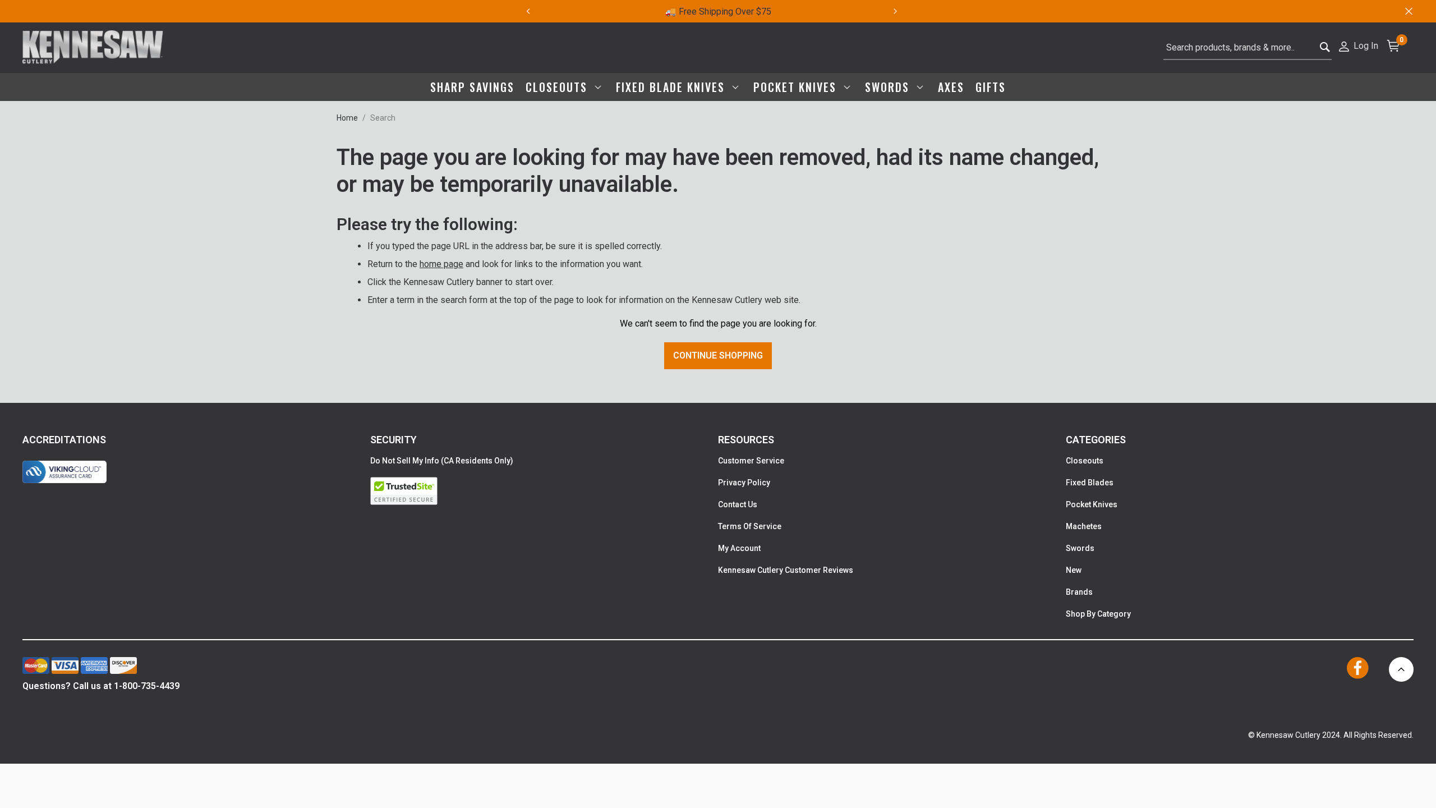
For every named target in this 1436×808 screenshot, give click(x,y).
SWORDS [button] (889, 87)
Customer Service (751, 460)
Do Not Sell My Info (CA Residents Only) (441, 460)
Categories (1096, 440)
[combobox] (1247, 47)
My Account (739, 548)
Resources (746, 440)
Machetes (1084, 526)
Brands (1079, 591)
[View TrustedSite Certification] (544, 491)
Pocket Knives (1091, 504)
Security (393, 440)
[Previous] (528, 11)
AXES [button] (951, 87)
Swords (1080, 548)
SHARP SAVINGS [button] (472, 87)
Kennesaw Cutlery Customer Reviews (785, 570)
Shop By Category (1098, 613)
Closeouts (1084, 460)
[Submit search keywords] (1325, 48)
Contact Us (737, 504)
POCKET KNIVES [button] (796, 87)
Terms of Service (749, 526)
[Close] (1408, 11)
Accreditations (64, 440)
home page (441, 264)
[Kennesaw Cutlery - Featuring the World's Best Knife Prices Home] (92, 47)
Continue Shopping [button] (718, 355)
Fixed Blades (1089, 482)
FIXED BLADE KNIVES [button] (672, 87)
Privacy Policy (744, 482)
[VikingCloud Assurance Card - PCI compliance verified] (64, 472)
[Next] (901, 11)
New (1073, 570)
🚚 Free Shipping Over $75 (718, 11)
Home (347, 117)
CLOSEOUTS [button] (558, 87)
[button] (1357, 45)
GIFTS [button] (990, 87)
